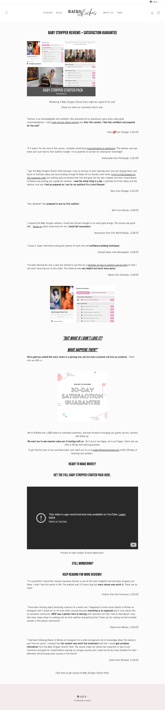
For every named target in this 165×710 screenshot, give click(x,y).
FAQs (120, 12)
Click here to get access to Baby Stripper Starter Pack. (82, 672)
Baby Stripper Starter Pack (75, 101)
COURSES (48, 12)
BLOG (59, 12)
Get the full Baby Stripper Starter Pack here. (82, 475)
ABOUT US (108, 12)
